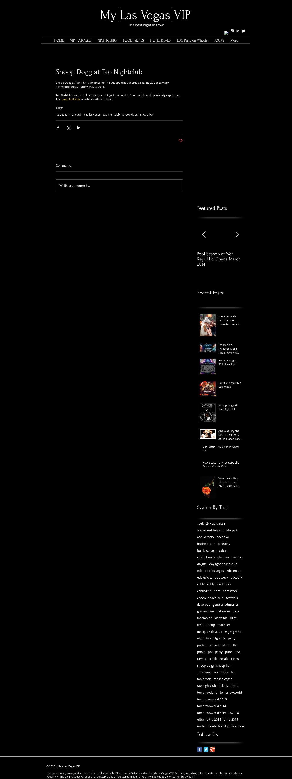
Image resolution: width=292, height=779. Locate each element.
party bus (204, 645)
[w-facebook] (226, 33)
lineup (210, 625)
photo (201, 652)
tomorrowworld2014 (211, 706)
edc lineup (234, 571)
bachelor (223, 537)
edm (217, 591)
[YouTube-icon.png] (232, 31)
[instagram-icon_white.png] (238, 31)
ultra (200, 719)
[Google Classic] (212, 749)
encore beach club (210, 598)
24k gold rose (215, 523)
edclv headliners (219, 584)
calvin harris (206, 557)
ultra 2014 (213, 719)
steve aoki (204, 672)
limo (200, 625)
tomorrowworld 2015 (212, 699)
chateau (223, 557)
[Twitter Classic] (206, 749)
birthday (224, 544)
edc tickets (204, 577)
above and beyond (210, 530)
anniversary (205, 537)
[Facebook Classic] (199, 749)
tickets (223, 686)
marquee (224, 625)
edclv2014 (204, 591)
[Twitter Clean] (243, 31)
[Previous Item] (204, 235)
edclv (201, 584)
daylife (202, 564)
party (231, 638)
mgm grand (233, 632)
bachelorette (206, 544)
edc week (221, 577)
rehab (213, 659)
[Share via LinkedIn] (79, 128)
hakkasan (223, 611)
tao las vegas (92, 114)
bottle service (206, 551)
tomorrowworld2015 (211, 713)
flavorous (203, 604)
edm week (230, 591)
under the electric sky (212, 726)
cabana (224, 551)
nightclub (76, 114)
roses (235, 659)
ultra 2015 (231, 719)
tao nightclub (111, 114)
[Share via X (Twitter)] (68, 128)
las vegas (61, 114)
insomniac (204, 618)
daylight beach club (223, 564)
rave (237, 652)
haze (236, 611)
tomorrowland (207, 692)
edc (199, 571)
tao (233, 672)
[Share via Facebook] (58, 128)
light (233, 618)
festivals (232, 598)
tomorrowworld (231, 692)
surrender (221, 672)
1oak (200, 523)
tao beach (204, 679)
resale (224, 659)
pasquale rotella (225, 645)
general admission (226, 604)
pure (228, 652)
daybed (237, 557)
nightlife (219, 638)
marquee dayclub (209, 632)
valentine (237, 726)
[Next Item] (237, 235)
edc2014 (237, 577)
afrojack (231, 530)
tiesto (234, 686)
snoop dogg (130, 114)
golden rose (205, 611)
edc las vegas (214, 571)
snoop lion (147, 114)
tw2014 (234, 713)
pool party (215, 652)
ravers (201, 659)
